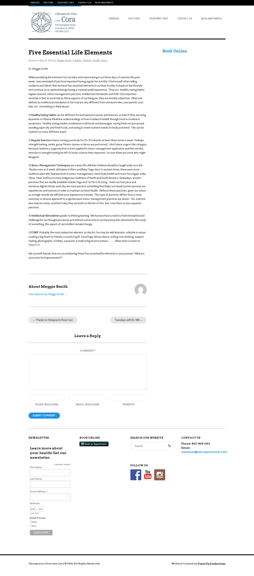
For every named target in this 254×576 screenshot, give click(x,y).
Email (87, 404)
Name (46, 404)
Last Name (36, 478)
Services (35, 2)
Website (128, 404)
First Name (36, 467)
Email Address (39, 491)
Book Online (174, 51)
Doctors (48, 2)
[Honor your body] (55, 22)
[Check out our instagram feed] (159, 474)
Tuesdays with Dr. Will (129, 320)
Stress (104, 60)
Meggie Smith (64, 60)
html (34, 522)
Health (96, 60)
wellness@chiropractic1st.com (204, 452)
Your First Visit (65, 2)
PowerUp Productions (211, 563)
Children (87, 60)
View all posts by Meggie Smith (48, 294)
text (34, 525)
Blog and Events (104, 2)
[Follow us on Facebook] (135, 474)
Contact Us (84, 2)
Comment (88, 350)
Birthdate (35, 503)
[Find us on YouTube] (147, 474)
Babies (78, 60)
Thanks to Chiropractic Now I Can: (53, 320)
